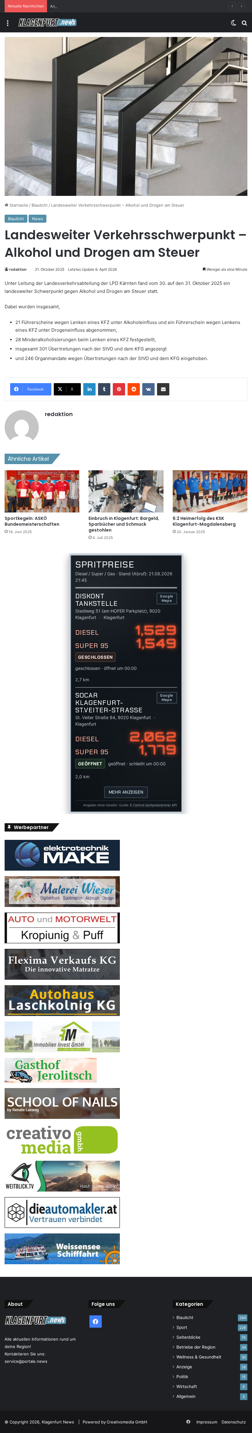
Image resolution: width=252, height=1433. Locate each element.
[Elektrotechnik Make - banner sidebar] (62, 869)
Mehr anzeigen (126, 792)
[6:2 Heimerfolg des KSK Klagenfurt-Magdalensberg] (210, 491)
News (37, 218)
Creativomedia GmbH (127, 1421)
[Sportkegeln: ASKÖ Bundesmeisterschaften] (42, 491)
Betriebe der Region (195, 1347)
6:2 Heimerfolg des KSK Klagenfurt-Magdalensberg (204, 521)
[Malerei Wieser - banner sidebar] (62, 905)
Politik (182, 1376)
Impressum (206, 1421)
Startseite (18, 205)
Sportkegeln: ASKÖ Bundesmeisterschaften (32, 521)
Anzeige (184, 1366)
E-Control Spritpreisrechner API (153, 805)
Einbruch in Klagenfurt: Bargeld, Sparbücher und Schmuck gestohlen (124, 524)
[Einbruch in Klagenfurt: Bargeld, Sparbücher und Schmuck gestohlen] (126, 491)
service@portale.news (26, 1361)
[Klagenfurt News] (47, 22)
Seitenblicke (188, 1337)
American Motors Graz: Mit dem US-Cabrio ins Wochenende (107, 6)
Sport (181, 1327)
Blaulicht (40, 205)
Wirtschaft (186, 1386)
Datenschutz (234, 1421)
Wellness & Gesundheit (198, 1356)
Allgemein (185, 1396)
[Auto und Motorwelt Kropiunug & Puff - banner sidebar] (62, 941)
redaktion (17, 269)
